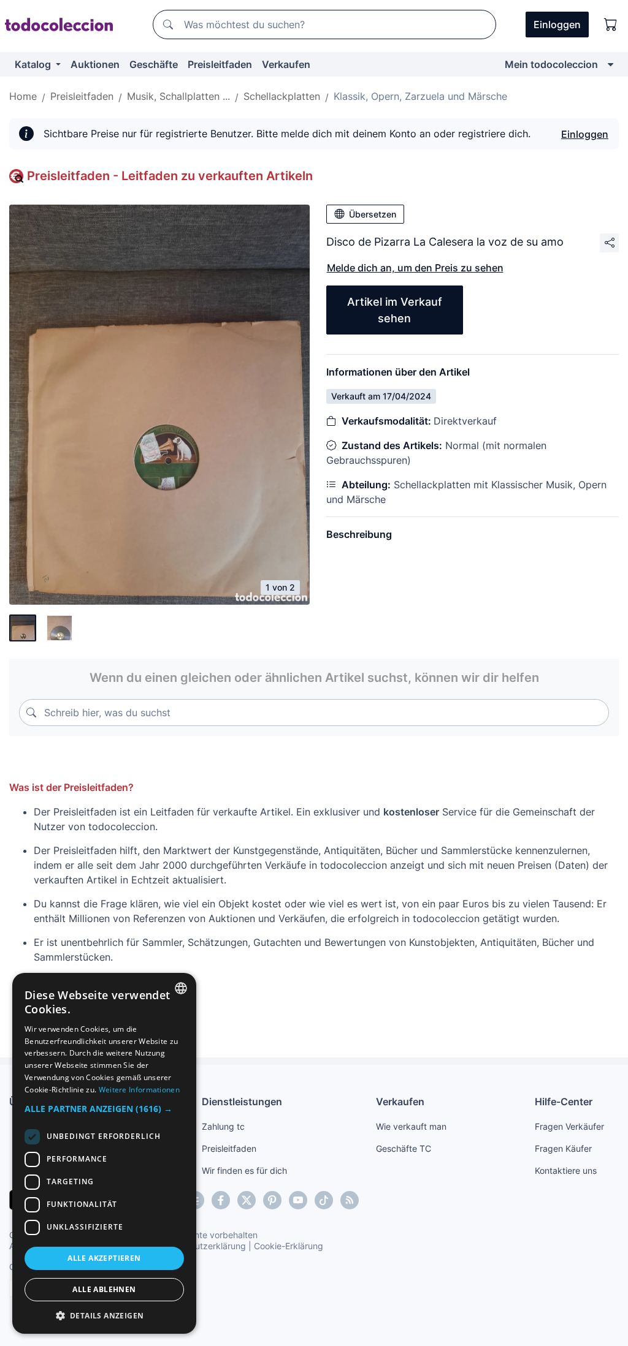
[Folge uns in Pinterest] (272, 1200)
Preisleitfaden (220, 64)
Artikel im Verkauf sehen (394, 310)
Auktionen (95, 64)
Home (23, 96)
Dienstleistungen (242, 1101)
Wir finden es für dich (244, 1170)
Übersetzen (372, 214)
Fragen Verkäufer (569, 1126)
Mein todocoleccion (551, 64)
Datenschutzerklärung (201, 1246)
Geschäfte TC (403, 1148)
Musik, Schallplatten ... (178, 96)
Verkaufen (286, 64)
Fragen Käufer (563, 1148)
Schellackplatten (281, 96)
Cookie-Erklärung (288, 1246)
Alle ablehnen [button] (104, 1289)
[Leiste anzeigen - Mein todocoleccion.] (610, 64)
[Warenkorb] (610, 24)
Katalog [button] (34, 64)
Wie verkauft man (411, 1126)
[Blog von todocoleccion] (349, 1200)
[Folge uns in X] (246, 1200)
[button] (104, 1108)
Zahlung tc (223, 1126)
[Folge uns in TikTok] (324, 1200)
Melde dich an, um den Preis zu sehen (415, 268)
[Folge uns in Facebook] (221, 1200)
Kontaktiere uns (566, 1170)
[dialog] (104, 1153)
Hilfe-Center (563, 1101)
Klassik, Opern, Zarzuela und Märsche (420, 96)
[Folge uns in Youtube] (298, 1200)
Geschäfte (153, 64)
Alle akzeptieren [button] (103, 1258)
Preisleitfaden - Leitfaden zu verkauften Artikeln (170, 175)
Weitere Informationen (139, 1089)
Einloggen (584, 134)
